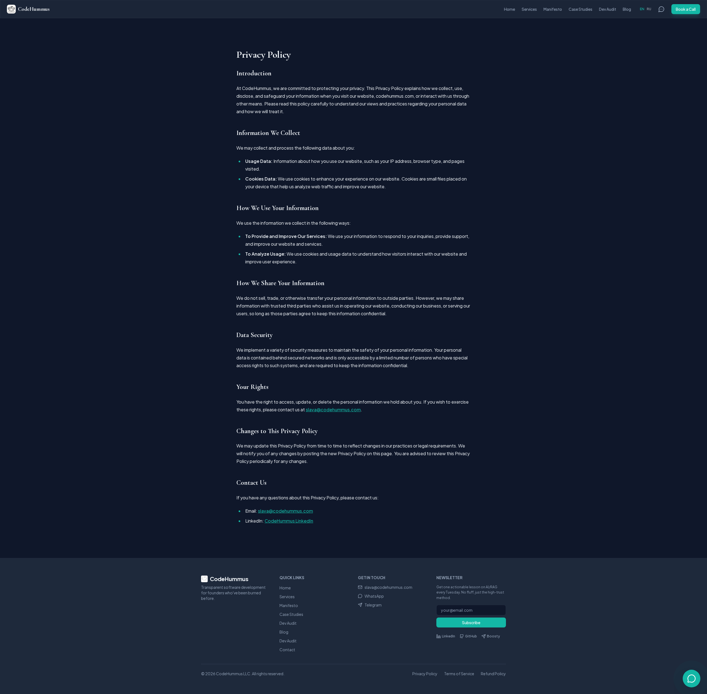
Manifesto (553, 9)
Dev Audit (607, 9)
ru (649, 9)
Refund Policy (493, 673)
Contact (287, 649)
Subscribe (471, 622)
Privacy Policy (424, 673)
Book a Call (686, 9)
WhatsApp (374, 596)
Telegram (373, 604)
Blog (627, 9)
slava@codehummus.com (333, 409)
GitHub (471, 636)
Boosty (493, 636)
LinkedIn (448, 636)
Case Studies (580, 9)
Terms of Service (459, 673)
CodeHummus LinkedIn (289, 521)
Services (529, 9)
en (642, 9)
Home (509, 9)
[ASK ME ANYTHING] (691, 678)
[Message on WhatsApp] (661, 9)
